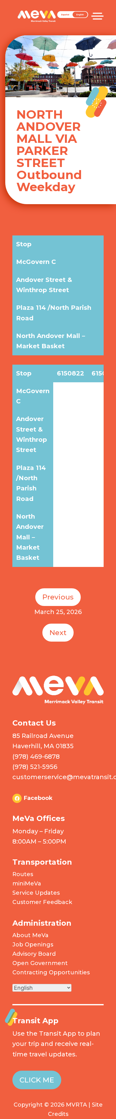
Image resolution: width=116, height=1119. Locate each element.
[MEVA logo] (58, 702)
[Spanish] (72, 16)
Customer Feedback (42, 902)
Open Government (40, 963)
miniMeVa (26, 883)
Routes (22, 874)
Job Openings (32, 944)
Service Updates (36, 892)
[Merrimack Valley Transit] (37, 12)
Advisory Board (34, 953)
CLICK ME (36, 1080)
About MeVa (30, 935)
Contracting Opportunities (51, 972)
